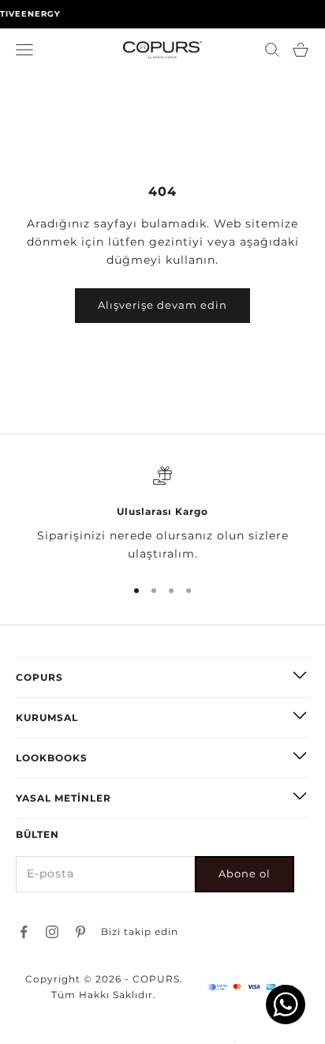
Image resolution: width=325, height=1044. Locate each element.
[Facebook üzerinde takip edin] (24, 932)
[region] (162, 514)
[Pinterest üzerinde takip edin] (80, 932)
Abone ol (245, 873)
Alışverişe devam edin (162, 305)
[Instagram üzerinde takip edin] (52, 932)
